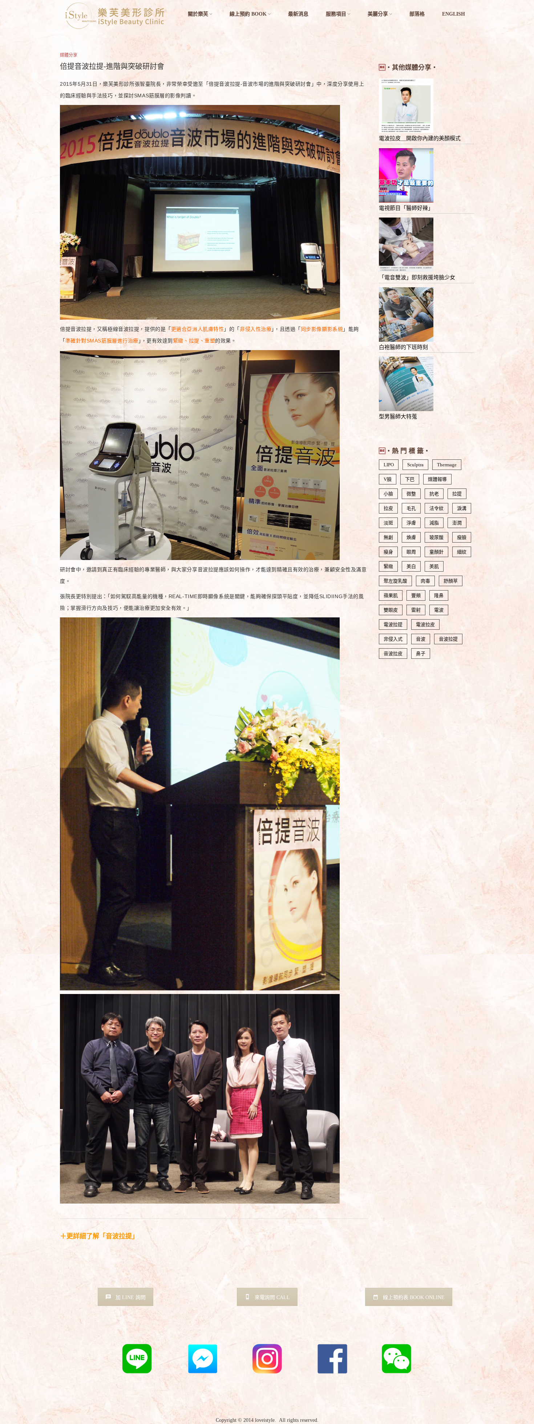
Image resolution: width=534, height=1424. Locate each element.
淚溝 (461, 508)
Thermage (447, 464)
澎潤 (457, 523)
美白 (411, 566)
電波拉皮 (425, 624)
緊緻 (388, 566)
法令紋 (436, 508)
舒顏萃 (451, 581)
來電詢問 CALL (272, 1297)
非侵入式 (393, 639)
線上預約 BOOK (248, 14)
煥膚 (411, 537)
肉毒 (425, 581)
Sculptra (415, 464)
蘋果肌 (391, 595)
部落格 (417, 14)
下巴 (409, 479)
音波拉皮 (393, 653)
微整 (411, 493)
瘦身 (388, 552)
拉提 (457, 493)
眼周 (411, 552)
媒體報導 (437, 479)
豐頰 (416, 595)
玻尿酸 (436, 537)
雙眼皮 (391, 610)
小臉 (388, 493)
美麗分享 (378, 14)
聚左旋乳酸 (395, 581)
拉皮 (388, 508)
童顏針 (436, 552)
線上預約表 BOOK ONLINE (414, 1297)
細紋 (461, 552)
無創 (388, 537)
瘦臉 (461, 537)
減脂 (434, 523)
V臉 (388, 479)
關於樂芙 (198, 14)
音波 (420, 639)
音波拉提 (448, 639)
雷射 (416, 610)
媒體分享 (68, 55)
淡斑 (388, 523)
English (453, 14)
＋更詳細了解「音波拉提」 (99, 1236)
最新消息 (298, 14)
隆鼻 (439, 595)
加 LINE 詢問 (131, 1297)
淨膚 (411, 523)
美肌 (434, 566)
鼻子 (420, 653)
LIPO (389, 464)
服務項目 (336, 14)
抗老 (434, 493)
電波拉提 (393, 624)
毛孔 (411, 508)
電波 (439, 610)
